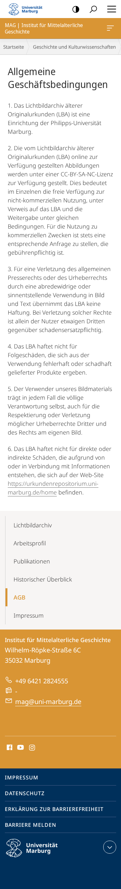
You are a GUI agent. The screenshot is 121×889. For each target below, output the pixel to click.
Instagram (32, 747)
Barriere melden (30, 824)
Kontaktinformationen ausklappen (109, 847)
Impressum (29, 615)
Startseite (13, 47)
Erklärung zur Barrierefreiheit (54, 809)
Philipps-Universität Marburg (43, 858)
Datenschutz (25, 793)
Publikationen (32, 561)
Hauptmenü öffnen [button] (111, 9)
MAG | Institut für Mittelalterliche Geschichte (111, 28)
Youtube (20, 747)
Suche (93, 9)
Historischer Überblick (43, 579)
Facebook (9, 747)
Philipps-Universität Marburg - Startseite (27, 9)
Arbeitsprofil (30, 543)
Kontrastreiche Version (76, 9)
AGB (19, 597)
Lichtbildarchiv (33, 525)
